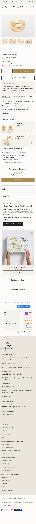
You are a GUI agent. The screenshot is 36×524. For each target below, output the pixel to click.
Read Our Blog (5, 480)
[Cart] (33, 7)
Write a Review (23, 306)
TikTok (3, 487)
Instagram (4, 483)
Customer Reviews (6, 490)
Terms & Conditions (6, 502)
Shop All (3, 418)
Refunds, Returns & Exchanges (10, 450)
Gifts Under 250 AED (7, 427)
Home (3, 50)
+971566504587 (6, 470)
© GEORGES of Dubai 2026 (8, 498)
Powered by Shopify (6, 505)
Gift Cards (4, 431)
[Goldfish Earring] (7, 127)
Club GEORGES (6, 434)
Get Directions (6, 371)
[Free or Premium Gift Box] (18, 247)
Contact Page (5, 464)
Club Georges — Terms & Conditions (23, 502)
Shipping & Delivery (7, 447)
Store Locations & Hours (8, 457)
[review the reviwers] (22, 318)
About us (4, 477)
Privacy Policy (21, 498)
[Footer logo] (8, 346)
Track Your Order (6, 460)
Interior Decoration (7, 414)
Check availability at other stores (12, 162)
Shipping (4, 66)
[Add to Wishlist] (32, 232)
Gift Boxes (4, 424)
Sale (2, 437)
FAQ (3, 189)
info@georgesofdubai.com (9, 467)
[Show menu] (2, 7)
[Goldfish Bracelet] (7, 140)
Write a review (18, 180)
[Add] (31, 130)
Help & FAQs (5, 444)
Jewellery (4, 421)
